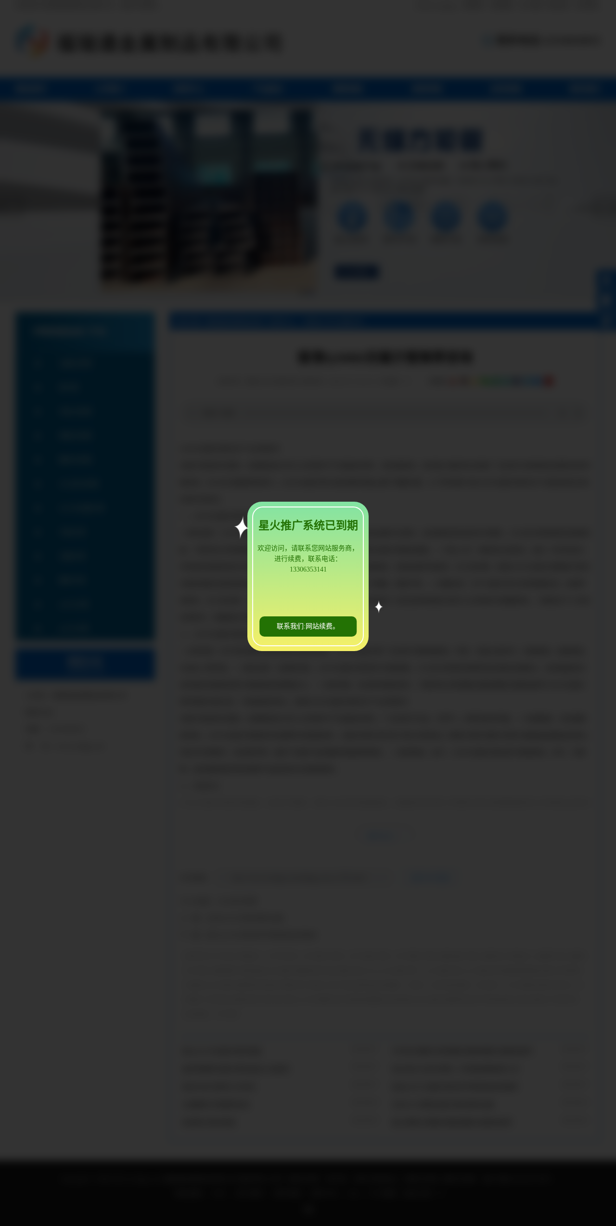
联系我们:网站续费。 (308, 626)
